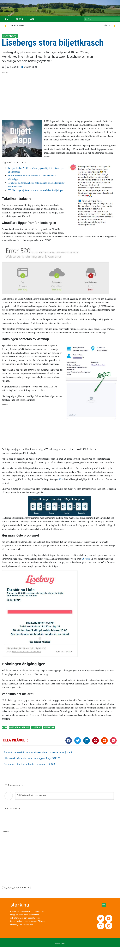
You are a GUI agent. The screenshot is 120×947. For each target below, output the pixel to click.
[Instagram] (100, 925)
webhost (49, 727)
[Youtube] (108, 918)
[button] (68, 740)
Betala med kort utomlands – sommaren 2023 (29, 764)
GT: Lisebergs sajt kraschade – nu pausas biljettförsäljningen (36, 190)
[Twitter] (100, 918)
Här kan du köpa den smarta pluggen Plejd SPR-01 (32, 758)
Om (32, 19)
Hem (6, 19)
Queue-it (86, 558)
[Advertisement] (60, 94)
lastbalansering (19, 727)
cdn (4, 727)
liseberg (36, 727)
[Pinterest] (108, 925)
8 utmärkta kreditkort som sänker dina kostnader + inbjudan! (38, 752)
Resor (19, 19)
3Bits (61, 479)
